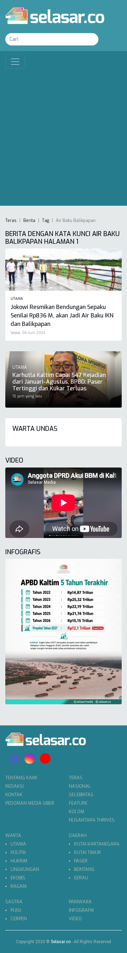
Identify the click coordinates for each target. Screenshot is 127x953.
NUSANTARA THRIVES (92, 820)
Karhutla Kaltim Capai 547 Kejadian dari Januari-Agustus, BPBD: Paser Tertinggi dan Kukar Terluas (59, 381)
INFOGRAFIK (81, 910)
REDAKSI (14, 786)
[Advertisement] (63, 135)
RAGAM (19, 886)
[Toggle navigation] (15, 62)
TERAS (76, 778)
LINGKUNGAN (25, 869)
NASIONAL (80, 786)
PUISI (16, 910)
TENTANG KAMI (21, 778)
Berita (29, 220)
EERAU (81, 878)
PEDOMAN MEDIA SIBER (29, 803)
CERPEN (19, 919)
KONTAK (14, 795)
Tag (45, 220)
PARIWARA (80, 902)
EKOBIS (18, 878)
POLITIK (18, 852)
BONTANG (84, 869)
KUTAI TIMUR (87, 852)
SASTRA (14, 902)
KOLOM (76, 812)
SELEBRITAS (81, 795)
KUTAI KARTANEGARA (97, 844)
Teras (11, 220)
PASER (80, 861)
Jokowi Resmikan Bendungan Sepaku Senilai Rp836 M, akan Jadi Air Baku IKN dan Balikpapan (62, 315)
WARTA (13, 835)
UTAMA (18, 844)
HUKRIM (19, 861)
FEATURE (78, 803)
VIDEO (75, 919)
